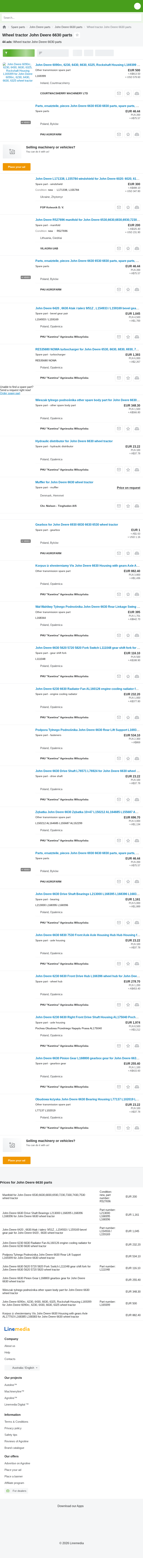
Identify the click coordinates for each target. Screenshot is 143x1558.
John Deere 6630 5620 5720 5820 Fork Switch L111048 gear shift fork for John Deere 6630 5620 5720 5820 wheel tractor (46, 1268)
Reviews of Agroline (16, 1441)
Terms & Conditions (16, 1421)
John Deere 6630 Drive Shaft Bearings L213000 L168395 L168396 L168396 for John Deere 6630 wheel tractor (42, 1214)
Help (7, 1352)
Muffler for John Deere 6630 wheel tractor (64, 482)
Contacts (9, 1359)
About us (9, 1345)
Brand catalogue (14, 1447)
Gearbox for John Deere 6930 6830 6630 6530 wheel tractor (76, 524)
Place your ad (16, 166)
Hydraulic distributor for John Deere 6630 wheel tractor (74, 441)
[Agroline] (4, 27)
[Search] (137, 17)
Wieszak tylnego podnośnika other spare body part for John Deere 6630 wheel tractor (45, 1291)
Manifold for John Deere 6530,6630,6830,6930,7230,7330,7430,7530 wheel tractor (43, 1196)
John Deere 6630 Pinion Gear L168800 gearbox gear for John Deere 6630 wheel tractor (43, 1280)
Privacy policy (13, 1428)
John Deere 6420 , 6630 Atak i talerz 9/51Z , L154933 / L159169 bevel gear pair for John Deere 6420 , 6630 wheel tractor (44, 1231)
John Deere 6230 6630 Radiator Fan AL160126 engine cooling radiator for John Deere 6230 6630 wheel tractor (46, 1244)
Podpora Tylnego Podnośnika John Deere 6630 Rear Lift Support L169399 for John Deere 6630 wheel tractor (41, 1256)
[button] (137, 6)
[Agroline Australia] (24, 6)
